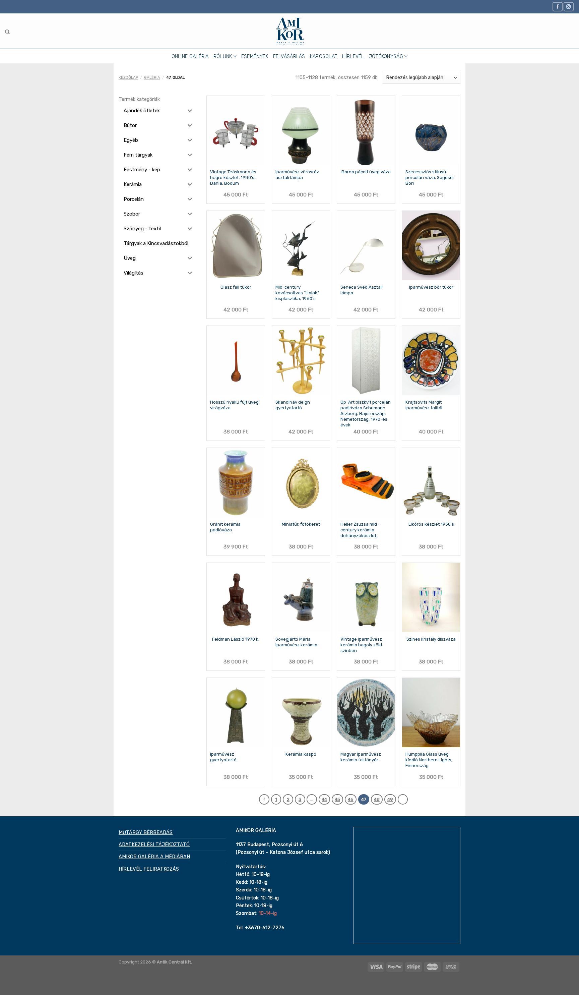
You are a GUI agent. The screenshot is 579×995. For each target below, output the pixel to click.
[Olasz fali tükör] (236, 245)
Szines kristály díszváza (431, 639)
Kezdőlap (128, 77)
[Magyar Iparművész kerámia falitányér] (366, 712)
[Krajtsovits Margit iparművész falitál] (431, 360)
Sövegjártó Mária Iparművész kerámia (296, 642)
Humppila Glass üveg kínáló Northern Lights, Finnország (428, 760)
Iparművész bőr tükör (431, 287)
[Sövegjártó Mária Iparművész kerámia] (301, 597)
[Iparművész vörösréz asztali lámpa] (301, 130)
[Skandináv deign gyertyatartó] (301, 360)
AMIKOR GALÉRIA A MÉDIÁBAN (154, 857)
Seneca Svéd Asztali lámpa (361, 290)
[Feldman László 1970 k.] (236, 597)
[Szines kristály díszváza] (431, 597)
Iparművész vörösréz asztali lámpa (297, 174)
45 (337, 799)
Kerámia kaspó (300, 754)
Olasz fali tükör (235, 287)
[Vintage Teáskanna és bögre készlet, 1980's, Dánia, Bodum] (236, 130)
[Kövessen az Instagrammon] (569, 6)
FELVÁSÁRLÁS (289, 56)
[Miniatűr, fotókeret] (301, 482)
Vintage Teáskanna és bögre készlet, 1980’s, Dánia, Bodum (233, 177)
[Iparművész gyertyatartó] (236, 712)
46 (350, 799)
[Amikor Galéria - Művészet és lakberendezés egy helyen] (290, 31)
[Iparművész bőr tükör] (431, 245)
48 (377, 799)
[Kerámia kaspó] (301, 712)
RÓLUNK (222, 56)
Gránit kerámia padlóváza (225, 527)
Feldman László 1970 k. (235, 639)
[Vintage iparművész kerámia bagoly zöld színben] (366, 597)
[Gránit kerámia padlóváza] (236, 482)
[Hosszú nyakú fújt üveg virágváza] (236, 360)
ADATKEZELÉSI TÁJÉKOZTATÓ (154, 844)
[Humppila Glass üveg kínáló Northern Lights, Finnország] (431, 712)
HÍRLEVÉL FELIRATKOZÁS (149, 869)
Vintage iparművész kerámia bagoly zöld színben (361, 645)
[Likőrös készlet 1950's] (431, 482)
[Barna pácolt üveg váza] (366, 130)
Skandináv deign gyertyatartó (292, 405)
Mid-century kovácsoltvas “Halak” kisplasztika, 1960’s (297, 293)
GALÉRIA (152, 77)
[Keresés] (7, 32)
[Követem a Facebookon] (558, 6)
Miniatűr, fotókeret (301, 524)
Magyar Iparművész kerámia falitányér (360, 757)
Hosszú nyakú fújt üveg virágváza (234, 405)
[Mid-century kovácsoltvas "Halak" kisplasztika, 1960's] (301, 245)
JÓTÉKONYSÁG (386, 56)
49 (390, 799)
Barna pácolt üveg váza (366, 171)
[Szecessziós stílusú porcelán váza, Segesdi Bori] (431, 130)
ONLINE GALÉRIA (190, 56)
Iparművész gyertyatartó (223, 757)
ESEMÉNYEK (254, 56)
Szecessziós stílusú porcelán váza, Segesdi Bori (429, 177)
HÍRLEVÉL (353, 56)
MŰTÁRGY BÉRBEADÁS (146, 832)
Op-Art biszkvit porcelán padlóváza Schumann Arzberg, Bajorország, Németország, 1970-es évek (365, 413)
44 (324, 799)
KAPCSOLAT (324, 56)
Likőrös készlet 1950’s (431, 524)
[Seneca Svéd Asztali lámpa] (366, 245)
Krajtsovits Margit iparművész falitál (423, 405)
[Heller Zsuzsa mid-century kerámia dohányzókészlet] (366, 482)
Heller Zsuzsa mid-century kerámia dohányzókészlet (359, 530)
